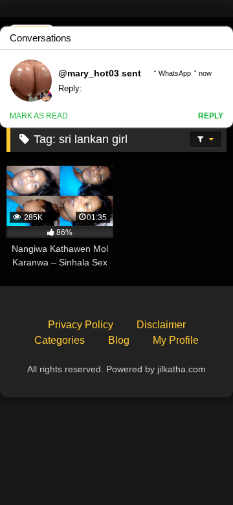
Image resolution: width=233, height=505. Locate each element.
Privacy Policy (80, 324)
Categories (59, 340)
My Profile (176, 340)
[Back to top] (193, 466)
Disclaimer (161, 324)
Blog (118, 340)
